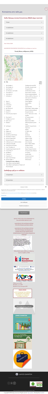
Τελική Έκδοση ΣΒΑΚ (8, 43)
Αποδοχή (24, 198)
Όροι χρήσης (30, 392)
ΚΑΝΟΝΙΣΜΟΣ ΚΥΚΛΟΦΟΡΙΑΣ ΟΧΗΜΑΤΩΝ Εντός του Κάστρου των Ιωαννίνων (20, 48)
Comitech (42, 392)
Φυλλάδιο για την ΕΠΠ (18, 284)
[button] (46, 187)
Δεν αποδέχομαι (24, 202)
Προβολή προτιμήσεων (24, 205)
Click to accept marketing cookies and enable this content (24, 306)
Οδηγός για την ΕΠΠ (17, 283)
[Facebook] (8, 383)
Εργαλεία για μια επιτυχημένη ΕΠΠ (20, 286)
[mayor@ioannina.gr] (11, 383)
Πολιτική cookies (32, 390)
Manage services (3, 195)
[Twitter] (14, 383)
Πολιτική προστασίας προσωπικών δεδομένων (20, 390)
